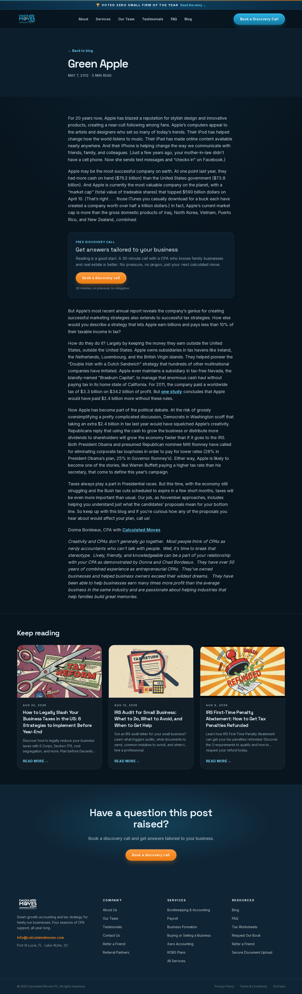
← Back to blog (80, 51)
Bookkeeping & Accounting (188, 910)
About (83, 19)
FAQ (174, 19)
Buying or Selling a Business (189, 935)
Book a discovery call (101, 278)
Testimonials (152, 19)
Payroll (172, 918)
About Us (110, 910)
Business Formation (182, 927)
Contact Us (111, 935)
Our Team (126, 19)
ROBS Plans (176, 952)
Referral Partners (116, 952)
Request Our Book (246, 935)
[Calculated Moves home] (27, 19)
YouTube (279, 986)
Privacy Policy (224, 986)
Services (103, 19)
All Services (176, 961)
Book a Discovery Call (259, 19)
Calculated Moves (141, 529)
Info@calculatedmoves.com (40, 937)
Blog (188, 19)
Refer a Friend (114, 944)
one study (171, 391)
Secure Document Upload (252, 952)
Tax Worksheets (244, 927)
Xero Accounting (180, 944)
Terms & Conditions (253, 986)
